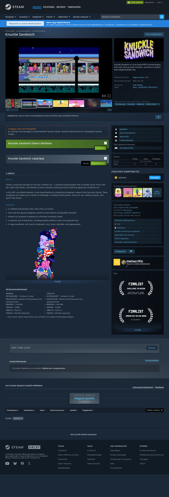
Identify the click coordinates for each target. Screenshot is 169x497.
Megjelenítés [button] (87, 410)
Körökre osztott (151, 104)
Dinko (135, 87)
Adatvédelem (115, 450)
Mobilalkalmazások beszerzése (152, 455)
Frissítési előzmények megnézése (127, 231)
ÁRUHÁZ (37, 7)
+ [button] (158, 104)
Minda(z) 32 (157, 193)
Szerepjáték (133, 208)
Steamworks (62, 459)
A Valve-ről (91, 450)
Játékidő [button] (73, 410)
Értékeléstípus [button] (12, 410)
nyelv (159, 2)
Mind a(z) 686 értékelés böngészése (84, 434)
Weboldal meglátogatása (124, 220)
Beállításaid (159, 387)
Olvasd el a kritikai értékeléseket (138, 264)
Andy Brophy (138, 85)
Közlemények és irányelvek (120, 459)
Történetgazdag (120, 104)
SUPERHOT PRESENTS (148, 87)
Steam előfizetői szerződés (68, 455)
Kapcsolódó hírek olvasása (124, 235)
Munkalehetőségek (94, 455)
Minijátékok (140, 104)
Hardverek (91, 459)
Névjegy (61, 7)
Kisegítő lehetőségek (118, 455)
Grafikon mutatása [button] (153, 410)
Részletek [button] (155, 178)
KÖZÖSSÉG (49, 7)
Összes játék (10, 31)
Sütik (112, 464)
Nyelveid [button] (17, 418)
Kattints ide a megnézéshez (53, 368)
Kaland (121, 208)
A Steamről (62, 450)
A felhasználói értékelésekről (142, 387)
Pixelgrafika (131, 104)
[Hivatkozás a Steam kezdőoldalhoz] (14, 9)
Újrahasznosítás (93, 464)
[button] (11, 17)
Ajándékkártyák (64, 468)
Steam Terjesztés (64, 464)
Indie (126, 208)
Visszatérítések (116, 468)
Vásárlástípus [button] (29, 410)
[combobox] (130, 17)
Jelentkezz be (12, 116)
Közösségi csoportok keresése (126, 242)
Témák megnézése (122, 239)
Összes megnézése (152, 360)
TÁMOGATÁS (74, 7)
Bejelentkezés (149, 2)
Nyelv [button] (42, 410)
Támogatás (144, 459)
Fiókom (142, 464)
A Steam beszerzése (148, 450)
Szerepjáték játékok (23, 31)
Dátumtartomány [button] (57, 410)
